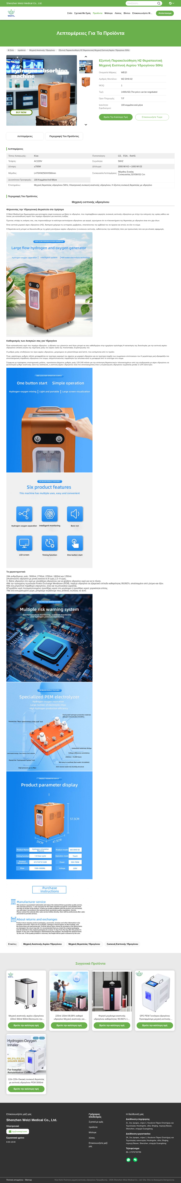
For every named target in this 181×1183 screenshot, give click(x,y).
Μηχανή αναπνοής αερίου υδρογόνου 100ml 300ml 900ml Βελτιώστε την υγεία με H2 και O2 (26, 1018)
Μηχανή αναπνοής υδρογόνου (42, 50)
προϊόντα (97, 13)
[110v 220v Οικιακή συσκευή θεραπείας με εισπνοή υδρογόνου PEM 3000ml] (26, 1055)
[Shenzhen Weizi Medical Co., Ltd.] (21, 13)
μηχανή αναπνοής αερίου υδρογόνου (42, 944)
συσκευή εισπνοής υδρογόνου (122, 944)
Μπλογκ (109, 13)
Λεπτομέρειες (25, 136)
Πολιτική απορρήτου (14, 1180)
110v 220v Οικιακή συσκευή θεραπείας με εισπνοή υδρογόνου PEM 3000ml (26, 1081)
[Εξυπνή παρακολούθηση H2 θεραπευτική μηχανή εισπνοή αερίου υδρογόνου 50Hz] (41, 90)
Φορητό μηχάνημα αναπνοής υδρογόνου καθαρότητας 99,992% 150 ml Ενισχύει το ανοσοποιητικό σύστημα (112, 1018)
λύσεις (118, 13)
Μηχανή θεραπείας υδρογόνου (84, 944)
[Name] (158, 3)
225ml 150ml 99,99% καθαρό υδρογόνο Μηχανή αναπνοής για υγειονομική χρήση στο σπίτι (69, 1018)
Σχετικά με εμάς (82, 13)
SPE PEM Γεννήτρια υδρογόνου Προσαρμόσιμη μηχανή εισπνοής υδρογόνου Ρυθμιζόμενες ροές (154, 1018)
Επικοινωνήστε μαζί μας (142, 13)
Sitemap (28, 1180)
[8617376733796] (128, 1159)
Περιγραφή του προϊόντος (64, 136)
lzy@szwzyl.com (19, 1131)
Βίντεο (127, 13)
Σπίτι (69, 13)
